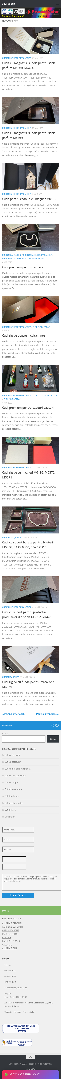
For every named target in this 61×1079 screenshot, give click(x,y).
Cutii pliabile (10, 810)
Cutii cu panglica (10, 677)
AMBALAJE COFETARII (12, 927)
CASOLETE (7, 944)
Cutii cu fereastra (12, 755)
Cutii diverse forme (13, 789)
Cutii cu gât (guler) (11, 255)
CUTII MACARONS (10, 930)
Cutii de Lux (8, 3)
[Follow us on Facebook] (57, 725)
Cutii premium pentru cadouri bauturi (28, 408)
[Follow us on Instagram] (52, 725)
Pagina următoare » (47, 714)
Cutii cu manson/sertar (14, 258)
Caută (5, 733)
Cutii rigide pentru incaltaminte (23, 336)
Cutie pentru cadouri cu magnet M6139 (29, 199)
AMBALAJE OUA (9, 948)
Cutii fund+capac (36, 258)
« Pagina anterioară (13, 714)
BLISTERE (6, 937)
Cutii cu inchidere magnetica (16, 58)
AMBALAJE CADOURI (12, 923)
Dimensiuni (10, 816)
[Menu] (57, 3)
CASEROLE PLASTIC (11, 941)
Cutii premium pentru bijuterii (22, 267)
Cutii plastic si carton (14, 803)
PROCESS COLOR (10, 934)
